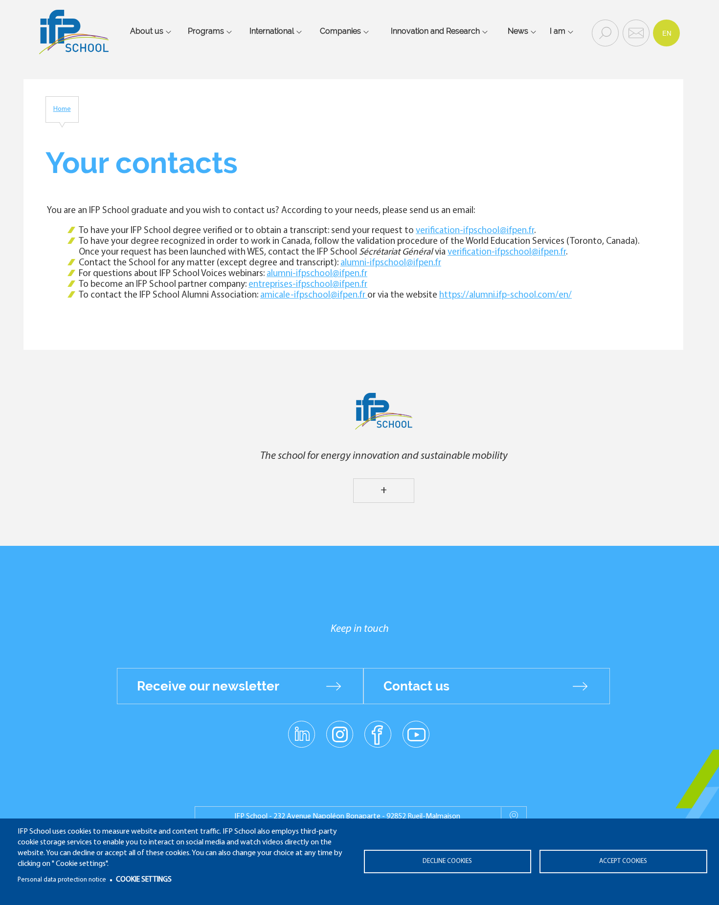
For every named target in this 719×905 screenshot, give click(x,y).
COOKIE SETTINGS (144, 879)
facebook (377, 734)
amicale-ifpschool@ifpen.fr (313, 295)
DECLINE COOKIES (447, 861)
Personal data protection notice (62, 880)
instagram (339, 734)
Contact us (416, 686)
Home (62, 109)
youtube (416, 734)
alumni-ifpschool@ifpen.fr (390, 263)
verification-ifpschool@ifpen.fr (475, 231)
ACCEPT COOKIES (623, 861)
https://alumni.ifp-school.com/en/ (505, 295)
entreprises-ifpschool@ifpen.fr (307, 284)
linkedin (302, 729)
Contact (635, 32)
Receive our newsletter (208, 686)
